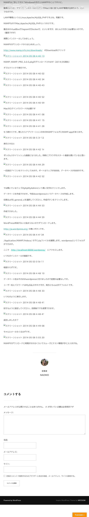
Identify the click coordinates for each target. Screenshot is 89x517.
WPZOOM (81, 500)
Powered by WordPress (12, 500)
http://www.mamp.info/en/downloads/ (23, 50)
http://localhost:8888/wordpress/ (28, 250)
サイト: (7, 464)
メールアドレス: (10, 452)
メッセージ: (9, 412)
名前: (6, 440)
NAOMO (44, 375)
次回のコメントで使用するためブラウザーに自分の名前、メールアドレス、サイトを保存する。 (41, 476)
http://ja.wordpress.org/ (16, 229)
